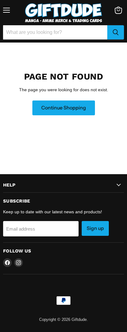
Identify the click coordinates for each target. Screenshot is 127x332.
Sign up (95, 228)
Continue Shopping (63, 108)
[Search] (115, 32)
